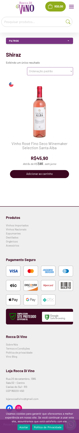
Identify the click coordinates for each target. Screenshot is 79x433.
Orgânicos (12, 241)
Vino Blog (11, 356)
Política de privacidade (19, 352)
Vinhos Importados (17, 225)
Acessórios (12, 245)
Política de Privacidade (48, 427)
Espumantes (13, 233)
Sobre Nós (12, 344)
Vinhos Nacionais (16, 229)
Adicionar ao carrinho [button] (39, 173)
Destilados (12, 237)
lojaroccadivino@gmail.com (22, 398)
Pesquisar (69, 21)
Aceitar (23, 427)
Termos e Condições (18, 348)
